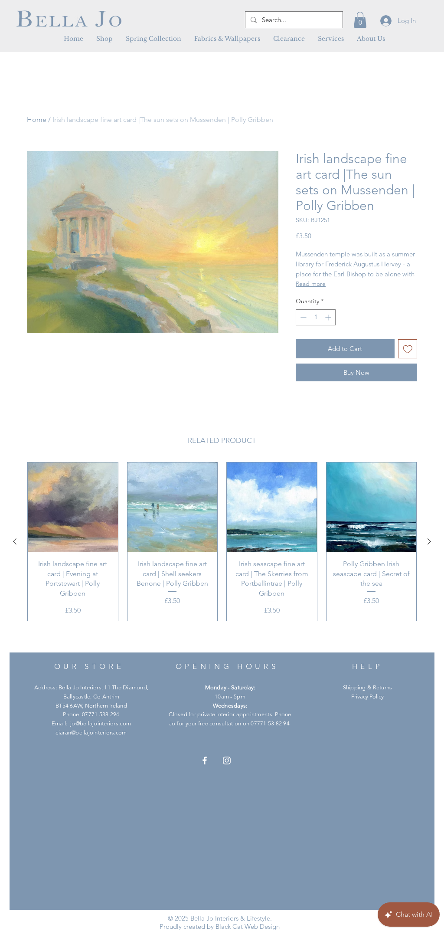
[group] (222, 542)
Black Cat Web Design (247, 926)
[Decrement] (302, 317)
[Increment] (328, 317)
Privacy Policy (367, 696)
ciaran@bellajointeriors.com (91, 732)
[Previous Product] (15, 541)
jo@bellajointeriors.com (100, 723)
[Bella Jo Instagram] (227, 760)
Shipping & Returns (367, 687)
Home (36, 119)
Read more (311, 284)
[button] (227, 38)
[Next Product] (429, 541)
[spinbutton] (315, 317)
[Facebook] (204, 760)
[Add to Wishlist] (408, 349)
